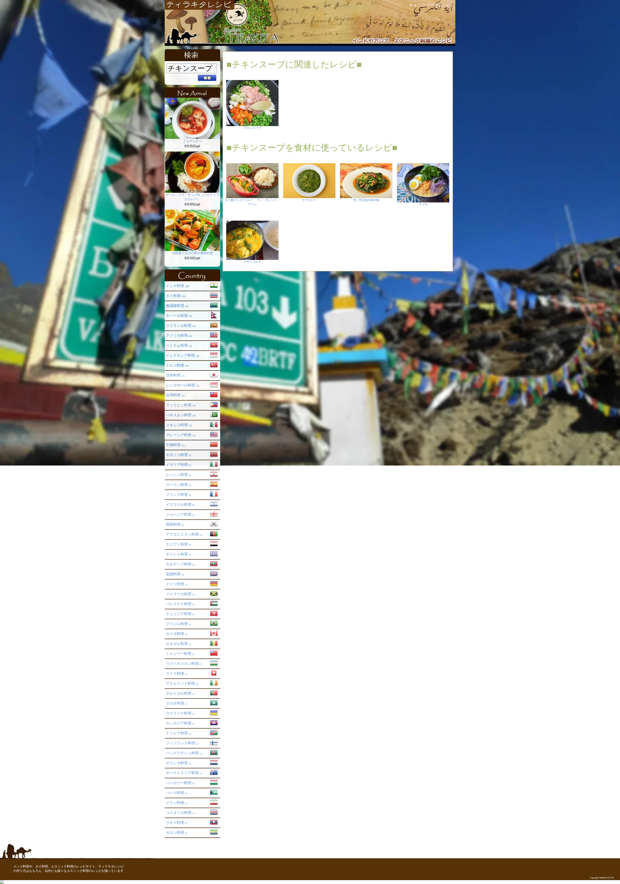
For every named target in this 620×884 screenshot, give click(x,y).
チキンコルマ (252, 262)
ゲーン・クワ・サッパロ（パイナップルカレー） (192, 197)
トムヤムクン (192, 141)
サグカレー (309, 200)
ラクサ (423, 204)
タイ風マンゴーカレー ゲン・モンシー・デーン (252, 202)
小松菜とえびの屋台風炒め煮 (192, 253)
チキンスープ (252, 128)
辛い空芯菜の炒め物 (366, 200)
